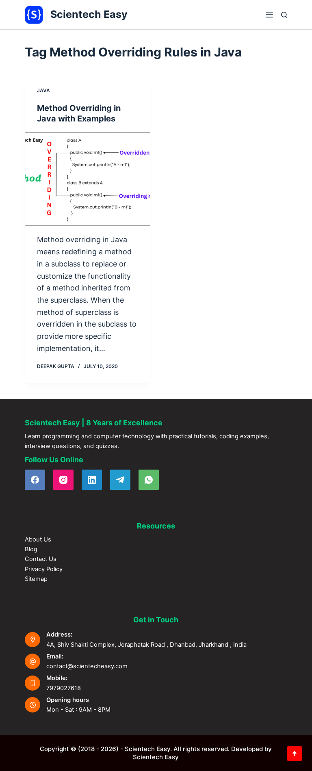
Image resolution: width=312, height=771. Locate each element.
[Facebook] (35, 480)
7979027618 (63, 688)
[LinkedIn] (92, 480)
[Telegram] (120, 480)
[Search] (284, 15)
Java (43, 90)
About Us (38, 539)
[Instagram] (63, 480)
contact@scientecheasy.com (87, 666)
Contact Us (40, 559)
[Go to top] (294, 753)
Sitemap (36, 579)
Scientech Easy (89, 14)
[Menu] (269, 14)
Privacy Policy (44, 569)
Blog (31, 549)
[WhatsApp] (149, 480)
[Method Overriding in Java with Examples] (87, 179)
